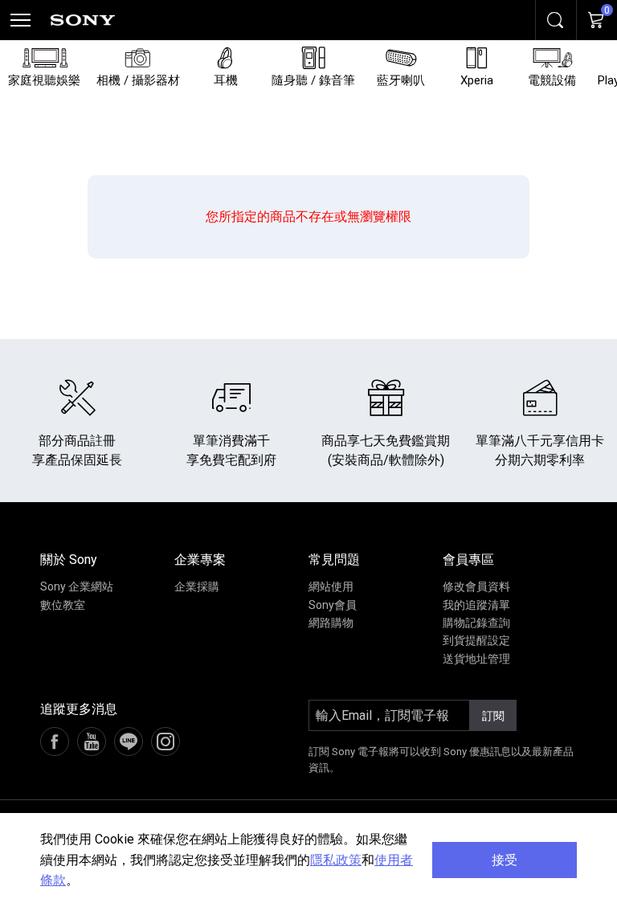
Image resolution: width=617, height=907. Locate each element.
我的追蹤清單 (476, 605)
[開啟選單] (20, 20)
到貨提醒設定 (476, 640)
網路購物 (330, 622)
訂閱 (493, 715)
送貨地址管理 (476, 658)
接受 (504, 860)
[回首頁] (83, 20)
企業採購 (196, 586)
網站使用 (330, 586)
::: (12, 563)
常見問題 (334, 559)
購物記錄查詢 (476, 622)
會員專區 (468, 559)
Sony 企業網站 (76, 586)
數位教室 (62, 605)
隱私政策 (336, 860)
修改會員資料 (476, 586)
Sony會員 (332, 605)
